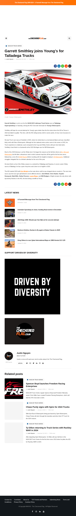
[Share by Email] (69, 66)
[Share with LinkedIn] (59, 66)
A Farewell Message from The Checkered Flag (34, 199)
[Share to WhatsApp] (62, 66)
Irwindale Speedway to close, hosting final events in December (39, 210)
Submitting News (55, 500)
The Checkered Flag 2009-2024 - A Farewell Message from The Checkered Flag (39, 2)
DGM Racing (23, 157)
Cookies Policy (30, 502)
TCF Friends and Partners (39, 500)
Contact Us (8, 500)
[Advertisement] (38, 19)
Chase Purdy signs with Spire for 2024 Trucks (48, 407)
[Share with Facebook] (55, 66)
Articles (20, 363)
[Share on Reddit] (66, 66)
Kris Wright (24, 171)
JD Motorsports (58, 157)
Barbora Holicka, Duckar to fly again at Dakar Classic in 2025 (39, 230)
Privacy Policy (18, 502)
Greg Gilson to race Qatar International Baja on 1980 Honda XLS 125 (41, 240)
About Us (26, 500)
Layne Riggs (34, 176)
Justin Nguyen (9, 59)
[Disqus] (38, 470)
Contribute (17, 500)
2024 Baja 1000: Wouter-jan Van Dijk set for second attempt (38, 220)
